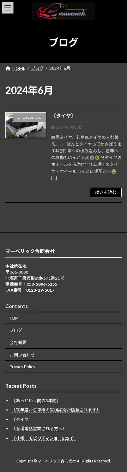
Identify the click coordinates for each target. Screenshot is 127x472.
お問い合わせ (22, 355)
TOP (14, 317)
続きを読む (105, 192)
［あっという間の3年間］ (36, 400)
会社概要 (18, 342)
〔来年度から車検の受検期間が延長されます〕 (56, 409)
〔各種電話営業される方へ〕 (39, 428)
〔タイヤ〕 (63, 116)
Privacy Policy (22, 366)
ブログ (16, 330)
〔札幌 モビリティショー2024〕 (44, 438)
